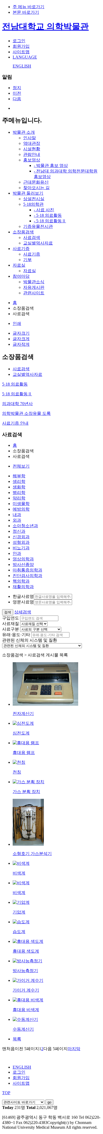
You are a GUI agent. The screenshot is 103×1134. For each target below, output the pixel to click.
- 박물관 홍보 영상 (51, 165)
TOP (6, 1092)
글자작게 (21, 344)
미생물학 (21, 503)
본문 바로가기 (26, 12)
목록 (17, 1039)
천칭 (17, 772)
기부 (27, 259)
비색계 (19, 873)
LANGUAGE (25, 57)
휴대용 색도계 (26, 951)
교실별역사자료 (38, 243)
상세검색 (22, 612)
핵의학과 (21, 581)
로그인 (19, 41)
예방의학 (21, 509)
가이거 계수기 (26, 990)
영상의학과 (23, 559)
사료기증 (21, 248)
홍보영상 (31, 160)
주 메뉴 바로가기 (28, 6)
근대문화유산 (36, 182)
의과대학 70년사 (17, 403)
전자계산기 (23, 713)
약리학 (19, 498)
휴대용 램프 (24, 752)
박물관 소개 (24, 132)
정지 (17, 87)
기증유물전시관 (38, 226)
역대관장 (31, 143)
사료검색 (31, 237)
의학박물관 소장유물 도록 (26, 413)
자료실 (19, 265)
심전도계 (21, 733)
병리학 (19, 492)
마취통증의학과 (27, 570)
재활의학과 (23, 586)
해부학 (19, 476)
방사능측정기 (25, 970)
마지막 (74, 1048)
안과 (17, 553)
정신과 (19, 531)
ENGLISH (22, 66)
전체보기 (21, 466)
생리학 (19, 481)
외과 (17, 520)
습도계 (19, 931)
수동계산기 (23, 1029)
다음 (17, 99)
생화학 (19, 487)
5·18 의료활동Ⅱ (17, 394)
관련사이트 (33, 293)
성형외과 (21, 542)
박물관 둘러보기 (28, 193)
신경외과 (21, 537)
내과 (17, 514)
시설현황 (31, 149)
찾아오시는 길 (36, 187)
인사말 (29, 138)
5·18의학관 (33, 204)
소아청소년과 (25, 525)
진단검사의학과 (27, 575)
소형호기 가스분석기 (32, 853)
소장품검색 (23, 232)
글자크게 (21, 339)
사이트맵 (21, 52)
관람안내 (31, 154)
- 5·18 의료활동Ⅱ (50, 221)
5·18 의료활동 (15, 384)
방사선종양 (23, 564)
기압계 (19, 912)
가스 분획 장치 (26, 791)
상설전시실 (33, 198)
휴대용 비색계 (26, 1009)
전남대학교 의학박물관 (45, 26)
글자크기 (21, 333)
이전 (17, 93)
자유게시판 (33, 287)
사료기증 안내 (15, 423)
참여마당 (21, 276)
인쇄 (17, 323)
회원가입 (21, 46)
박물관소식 (33, 282)
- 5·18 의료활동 (48, 215)
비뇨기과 (21, 548)
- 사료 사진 (44, 210)
